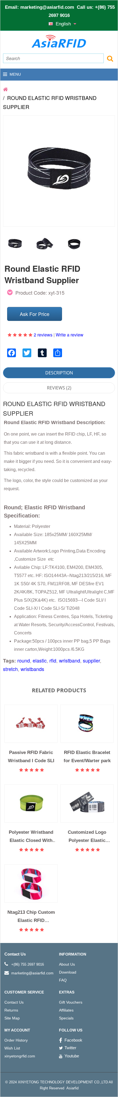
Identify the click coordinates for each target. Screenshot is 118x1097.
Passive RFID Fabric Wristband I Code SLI (31, 756)
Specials (66, 1018)
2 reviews (43, 335)
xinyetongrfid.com (19, 1056)
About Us (67, 964)
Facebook (73, 1040)
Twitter (70, 1047)
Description (59, 373)
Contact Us (14, 1002)
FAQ (63, 980)
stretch (10, 668)
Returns (11, 1010)
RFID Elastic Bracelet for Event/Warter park (87, 756)
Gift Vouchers (70, 1002)
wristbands (32, 668)
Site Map (12, 1018)
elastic (40, 660)
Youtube (71, 1056)
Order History (16, 1040)
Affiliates (66, 1010)
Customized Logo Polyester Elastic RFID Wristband (87, 836)
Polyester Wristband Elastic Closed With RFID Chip (31, 836)
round (23, 660)
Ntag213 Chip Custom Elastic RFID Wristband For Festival (31, 916)
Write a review (69, 335)
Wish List (12, 1048)
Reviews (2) (59, 388)
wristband (69, 660)
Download (67, 972)
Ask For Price (34, 313)
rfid (52, 660)
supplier (91, 660)
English (64, 23)
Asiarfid (71, 1088)
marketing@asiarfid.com (47, 7)
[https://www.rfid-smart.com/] (5, 89)
